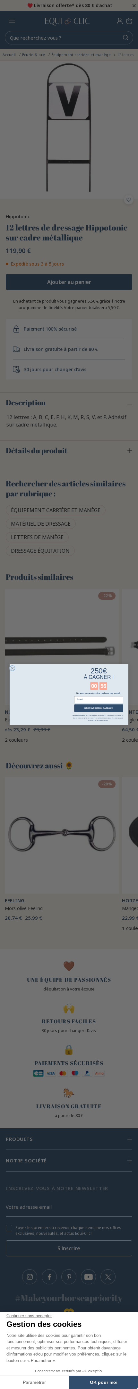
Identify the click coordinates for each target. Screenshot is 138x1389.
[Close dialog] (12, 668)
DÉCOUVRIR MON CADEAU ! (98, 708)
